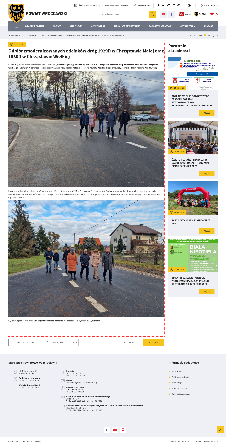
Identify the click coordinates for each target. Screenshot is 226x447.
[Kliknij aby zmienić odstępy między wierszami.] (168, 6)
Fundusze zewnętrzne (127, 26)
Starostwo (75, 26)
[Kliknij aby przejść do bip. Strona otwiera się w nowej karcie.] (214, 14)
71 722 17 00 (79, 373)
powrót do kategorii (24, 342)
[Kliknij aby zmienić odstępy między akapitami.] (178, 6)
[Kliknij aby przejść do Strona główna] (16, 26)
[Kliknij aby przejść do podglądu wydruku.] (74, 342)
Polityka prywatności (180, 377)
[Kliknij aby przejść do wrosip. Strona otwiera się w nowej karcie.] (185, 14)
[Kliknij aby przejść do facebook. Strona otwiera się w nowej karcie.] (171, 14)
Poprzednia (196, 35)
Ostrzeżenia (187, 26)
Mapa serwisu (177, 371)
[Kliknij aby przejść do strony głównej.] (37, 13)
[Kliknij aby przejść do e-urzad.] (200, 14)
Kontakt (208, 26)
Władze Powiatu (34, 26)
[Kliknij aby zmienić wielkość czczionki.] (159, 6)
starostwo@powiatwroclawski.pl (82, 382)
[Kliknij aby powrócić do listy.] (205, 35)
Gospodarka (98, 26)
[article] (193, 87)
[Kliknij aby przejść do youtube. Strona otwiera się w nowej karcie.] (163, 14)
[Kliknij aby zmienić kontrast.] (189, 5)
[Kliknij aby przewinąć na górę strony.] (220, 429)
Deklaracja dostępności (181, 394)
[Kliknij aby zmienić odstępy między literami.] (164, 6)
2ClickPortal (186, 441)
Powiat (57, 26)
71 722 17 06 (79, 375)
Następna (213, 35)
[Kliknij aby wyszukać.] (152, 14)
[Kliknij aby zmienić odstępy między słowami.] (173, 6)
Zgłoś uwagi (177, 382)
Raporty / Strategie (160, 26)
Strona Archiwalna (179, 388)
